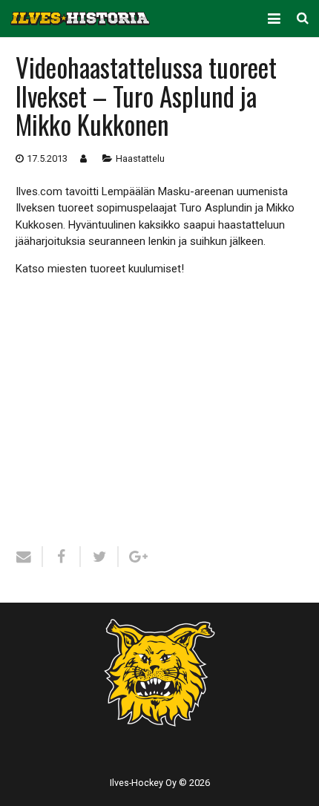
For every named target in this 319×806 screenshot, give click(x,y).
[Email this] (29, 556)
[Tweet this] (100, 556)
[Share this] (62, 556)
